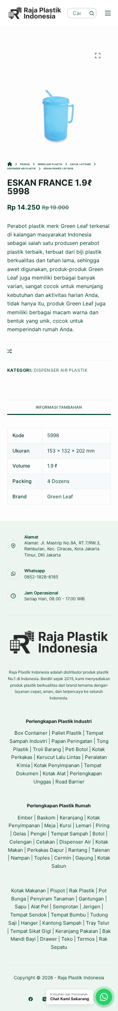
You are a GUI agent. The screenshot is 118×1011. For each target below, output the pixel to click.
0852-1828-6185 (41, 576)
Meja (49, 825)
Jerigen (91, 906)
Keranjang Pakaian (76, 931)
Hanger (29, 923)
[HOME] (9, 164)
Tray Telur (97, 923)
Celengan (21, 842)
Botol (98, 834)
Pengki (38, 834)
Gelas (19, 834)
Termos (86, 939)
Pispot (57, 890)
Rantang (77, 850)
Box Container (31, 733)
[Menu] (108, 13)
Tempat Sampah (69, 834)
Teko (67, 939)
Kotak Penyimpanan (57, 765)
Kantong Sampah (62, 923)
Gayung (84, 858)
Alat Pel (40, 906)
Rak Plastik (81, 890)
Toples (42, 858)
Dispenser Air (75, 842)
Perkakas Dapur (45, 850)
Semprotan (65, 906)
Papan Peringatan (71, 741)
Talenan (100, 850)
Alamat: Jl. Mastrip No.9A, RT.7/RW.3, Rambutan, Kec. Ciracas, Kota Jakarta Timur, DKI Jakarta (62, 548)
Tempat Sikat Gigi (30, 931)
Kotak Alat (54, 773)
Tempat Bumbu (68, 915)
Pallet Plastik (67, 733)
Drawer (48, 939)
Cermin (62, 858)
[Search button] (91, 13)
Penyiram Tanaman (52, 899)
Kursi (65, 825)
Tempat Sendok (28, 915)
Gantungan (91, 899)
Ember (25, 817)
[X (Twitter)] (45, 999)
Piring (102, 825)
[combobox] (77, 13)
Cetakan (45, 842)
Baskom (46, 817)
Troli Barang (47, 749)
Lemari (83, 825)
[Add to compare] (9, 351)
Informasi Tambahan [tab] (59, 407)
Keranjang (71, 817)
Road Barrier (70, 782)
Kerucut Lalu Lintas (59, 757)
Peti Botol (76, 749)
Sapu (21, 906)
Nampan (20, 858)
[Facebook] (31, 999)
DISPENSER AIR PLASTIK (61, 370)
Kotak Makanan (28, 890)
